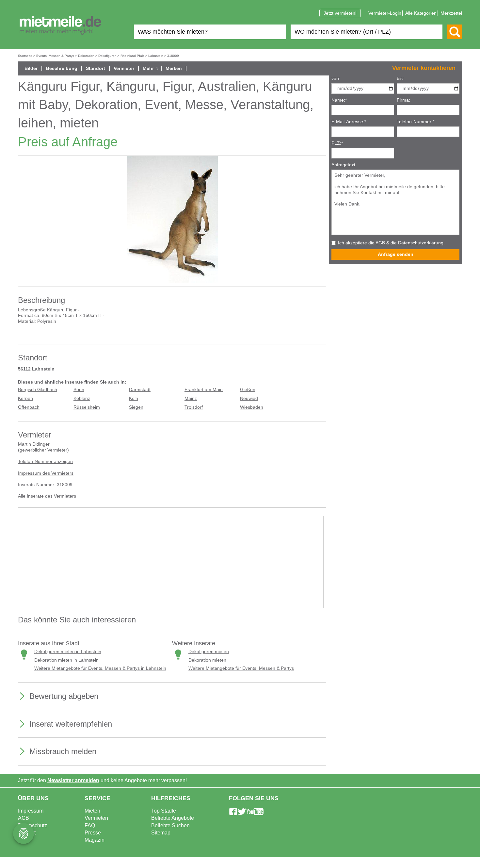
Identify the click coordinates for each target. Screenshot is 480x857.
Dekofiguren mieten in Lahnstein (67, 651)
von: (335, 78)
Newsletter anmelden (73, 780)
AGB (380, 242)
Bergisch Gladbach (37, 389)
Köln (133, 398)
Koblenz (81, 398)
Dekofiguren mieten (208, 651)
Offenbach (29, 407)
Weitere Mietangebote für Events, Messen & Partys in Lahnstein (100, 668)
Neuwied (249, 398)
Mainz (190, 398)
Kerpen (25, 398)
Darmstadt (140, 389)
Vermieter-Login (384, 13)
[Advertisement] (170, 568)
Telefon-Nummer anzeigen (45, 461)
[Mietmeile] (60, 25)
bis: (400, 78)
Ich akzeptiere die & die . (391, 242)
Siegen (136, 407)
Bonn (78, 389)
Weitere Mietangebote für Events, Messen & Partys (241, 668)
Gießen (247, 389)
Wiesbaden (251, 407)
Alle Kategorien (421, 13)
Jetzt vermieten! (340, 13)
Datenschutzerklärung (420, 242)
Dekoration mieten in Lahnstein (66, 660)
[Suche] (454, 32)
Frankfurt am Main (203, 389)
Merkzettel (451, 13)
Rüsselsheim (86, 407)
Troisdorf (193, 407)
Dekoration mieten (207, 660)
